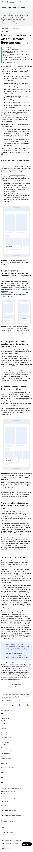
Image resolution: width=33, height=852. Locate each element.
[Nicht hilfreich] (14, 31)
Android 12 (4, 782)
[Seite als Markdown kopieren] (27, 43)
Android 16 (4, 772)
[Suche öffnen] (20, 2)
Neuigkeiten (4, 723)
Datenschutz (4, 744)
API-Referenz (4, 796)
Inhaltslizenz (16, 694)
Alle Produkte (4, 835)
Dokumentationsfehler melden (8, 810)
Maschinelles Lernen (6, 737)
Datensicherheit (5, 718)
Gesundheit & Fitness (6, 739)
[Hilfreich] (11, 31)
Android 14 (4, 777)
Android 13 (3, 780)
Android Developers (5, 28)
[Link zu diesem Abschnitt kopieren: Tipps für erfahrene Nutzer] (26, 558)
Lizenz (11, 840)
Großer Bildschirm (5, 753)
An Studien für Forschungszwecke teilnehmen (12, 815)
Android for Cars (5, 761)
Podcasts (3, 728)
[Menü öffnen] (2, 2)
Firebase (3, 830)
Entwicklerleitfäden (6, 794)
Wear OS (3, 756)
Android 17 (4, 770)
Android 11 (3, 785)
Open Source (4, 721)
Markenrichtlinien (18, 840)
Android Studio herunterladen (8, 798)
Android (3, 713)
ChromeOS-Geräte (6, 758)
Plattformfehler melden (7, 807)
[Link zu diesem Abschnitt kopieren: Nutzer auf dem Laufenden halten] (2, 163)
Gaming (3, 734)
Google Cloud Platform (7, 832)
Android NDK (4, 801)
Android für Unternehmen (7, 716)
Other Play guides (19, 8)
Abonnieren (27, 844)
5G (2, 747)
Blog (2, 725)
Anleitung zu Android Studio (8, 791)
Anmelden (28, 2)
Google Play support (6, 812)
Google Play (6, 8)
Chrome (3, 827)
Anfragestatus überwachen (17, 175)
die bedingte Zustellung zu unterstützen (19, 666)
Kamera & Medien (5, 742)
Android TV (4, 763)
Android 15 (4, 775)
